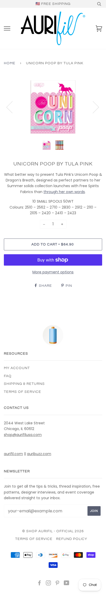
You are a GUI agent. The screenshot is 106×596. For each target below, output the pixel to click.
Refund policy (71, 539)
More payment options (53, 272)
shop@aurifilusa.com (23, 434)
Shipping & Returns (24, 384)
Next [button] (92, 107)
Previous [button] (12, 107)
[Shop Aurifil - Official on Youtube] (66, 584)
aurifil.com (13, 453)
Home (9, 63)
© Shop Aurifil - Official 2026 (53, 531)
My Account (17, 368)
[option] (53, 106)
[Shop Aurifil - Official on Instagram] (48, 584)
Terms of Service (22, 392)
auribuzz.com (39, 453)
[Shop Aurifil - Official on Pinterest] (57, 584)
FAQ (8, 376)
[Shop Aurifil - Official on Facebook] (39, 584)
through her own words (64, 191)
